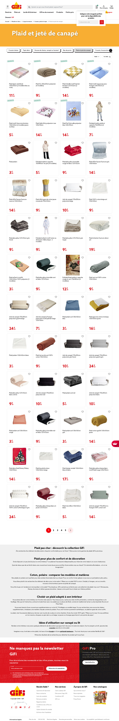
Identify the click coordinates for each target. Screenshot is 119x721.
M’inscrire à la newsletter (57, 668)
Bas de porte (67, 50)
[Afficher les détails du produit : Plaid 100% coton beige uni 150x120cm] (99, 187)
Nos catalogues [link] (106, 12)
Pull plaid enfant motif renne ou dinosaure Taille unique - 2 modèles (46, 239)
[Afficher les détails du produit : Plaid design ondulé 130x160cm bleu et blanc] (72, 456)
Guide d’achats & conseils (44, 709)
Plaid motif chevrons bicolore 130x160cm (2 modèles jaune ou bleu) (18, 125)
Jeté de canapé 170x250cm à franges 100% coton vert (98, 507)
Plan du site (32, 719)
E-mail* (12, 666)
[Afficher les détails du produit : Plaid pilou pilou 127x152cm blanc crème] (19, 381)
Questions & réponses (43, 691)
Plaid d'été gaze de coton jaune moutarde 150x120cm (46, 200)
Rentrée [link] (8, 12)
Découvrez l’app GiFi (61, 693)
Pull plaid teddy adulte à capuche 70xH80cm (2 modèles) (97, 125)
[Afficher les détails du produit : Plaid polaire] (19, 150)
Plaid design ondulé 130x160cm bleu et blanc (72, 469)
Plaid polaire (13, 162)
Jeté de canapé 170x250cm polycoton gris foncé (71, 356)
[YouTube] (20, 707)
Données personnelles (65, 719)
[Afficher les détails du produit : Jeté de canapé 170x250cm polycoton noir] (46, 381)
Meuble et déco (15, 21)
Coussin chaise (13, 50)
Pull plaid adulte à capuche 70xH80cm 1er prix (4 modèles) (46, 162)
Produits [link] (59, 12)
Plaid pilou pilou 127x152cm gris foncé (19, 239)
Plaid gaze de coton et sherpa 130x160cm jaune (99, 318)
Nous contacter (41, 693)
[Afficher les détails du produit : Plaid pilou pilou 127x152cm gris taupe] (72, 225)
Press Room (77, 699)
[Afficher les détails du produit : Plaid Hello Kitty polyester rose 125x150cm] (46, 111)
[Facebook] (12, 707)
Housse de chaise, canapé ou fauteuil (47, 50)
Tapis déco (26, 50)
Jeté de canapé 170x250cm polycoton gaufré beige (18, 318)
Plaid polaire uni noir (68, 393)
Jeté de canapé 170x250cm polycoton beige (71, 200)
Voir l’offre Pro (90, 662)
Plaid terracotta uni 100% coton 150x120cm (44, 356)
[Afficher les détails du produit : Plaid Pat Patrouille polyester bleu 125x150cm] (72, 111)
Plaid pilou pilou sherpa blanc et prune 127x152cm (46, 507)
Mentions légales (52, 719)
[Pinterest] (25, 707)
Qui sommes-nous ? (80, 691)
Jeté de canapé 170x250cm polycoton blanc (98, 394)
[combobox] (60, 7)
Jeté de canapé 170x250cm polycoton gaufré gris (98, 356)
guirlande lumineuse (66, 631)
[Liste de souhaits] (29, 64)
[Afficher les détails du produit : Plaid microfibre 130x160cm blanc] (72, 494)
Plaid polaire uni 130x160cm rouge (18, 431)
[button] (96, 7)
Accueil (7, 21)
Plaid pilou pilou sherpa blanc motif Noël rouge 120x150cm (98, 469)
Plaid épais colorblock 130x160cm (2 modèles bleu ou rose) (19, 85)
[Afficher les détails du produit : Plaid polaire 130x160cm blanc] (19, 343)
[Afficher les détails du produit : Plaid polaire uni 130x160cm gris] (72, 419)
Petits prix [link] (70, 12)
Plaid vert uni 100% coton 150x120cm (97, 278)
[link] (59, 15)
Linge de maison (27, 21)
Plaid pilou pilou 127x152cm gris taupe (72, 239)
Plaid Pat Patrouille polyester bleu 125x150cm (71, 124)
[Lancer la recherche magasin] (102, 22)
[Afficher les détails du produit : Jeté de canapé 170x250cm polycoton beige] (72, 187)
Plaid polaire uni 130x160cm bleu (71, 318)
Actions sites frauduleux (44, 712)
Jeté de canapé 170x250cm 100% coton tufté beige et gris (19, 507)
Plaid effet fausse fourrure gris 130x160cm (99, 162)
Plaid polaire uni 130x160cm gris (71, 431)
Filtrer (106, 56)
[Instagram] (16, 707)
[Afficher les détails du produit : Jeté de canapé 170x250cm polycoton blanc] (99, 381)
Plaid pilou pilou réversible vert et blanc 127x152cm (46, 278)
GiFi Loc (57, 699)
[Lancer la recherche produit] (29, 7)
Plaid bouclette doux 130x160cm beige (42, 469)
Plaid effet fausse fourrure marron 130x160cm (17, 200)
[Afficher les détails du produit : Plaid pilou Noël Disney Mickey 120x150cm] (19, 456)
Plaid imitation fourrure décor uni (99, 239)
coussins (52, 628)
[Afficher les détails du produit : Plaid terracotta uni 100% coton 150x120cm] (46, 343)
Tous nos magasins (79, 696)
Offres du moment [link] (46, 12)
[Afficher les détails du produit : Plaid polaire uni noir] (72, 381)
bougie (51, 631)
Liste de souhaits (42, 696)
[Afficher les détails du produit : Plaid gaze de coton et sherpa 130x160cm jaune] (99, 304)
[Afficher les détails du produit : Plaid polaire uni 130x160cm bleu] (72, 304)
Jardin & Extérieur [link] (30, 12)
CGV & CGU (41, 719)
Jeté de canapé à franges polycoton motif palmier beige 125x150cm (46, 318)
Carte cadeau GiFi (60, 691)
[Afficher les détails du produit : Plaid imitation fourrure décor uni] (99, 225)
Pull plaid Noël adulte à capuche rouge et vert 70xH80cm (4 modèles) (72, 279)
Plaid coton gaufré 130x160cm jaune (99, 431)
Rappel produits (41, 702)
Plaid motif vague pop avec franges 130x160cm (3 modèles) (98, 85)
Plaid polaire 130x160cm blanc (19, 355)
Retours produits (42, 699)
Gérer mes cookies (79, 719)
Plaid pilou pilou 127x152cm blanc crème (18, 394)
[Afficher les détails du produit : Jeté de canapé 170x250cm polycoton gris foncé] (72, 343)
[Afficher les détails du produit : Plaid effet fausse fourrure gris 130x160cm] (99, 150)
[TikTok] (29, 707)
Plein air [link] (17, 12)
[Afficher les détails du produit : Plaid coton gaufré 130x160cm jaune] (99, 419)
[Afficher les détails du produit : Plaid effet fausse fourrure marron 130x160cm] (19, 187)
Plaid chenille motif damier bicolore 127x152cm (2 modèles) (71, 85)
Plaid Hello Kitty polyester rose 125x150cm (46, 124)
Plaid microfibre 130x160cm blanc (71, 507)
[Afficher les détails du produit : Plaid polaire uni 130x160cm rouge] (19, 419)
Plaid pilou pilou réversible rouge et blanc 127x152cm (71, 162)
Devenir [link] (9, 17)
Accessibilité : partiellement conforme (98, 719)
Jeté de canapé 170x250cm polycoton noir (45, 394)
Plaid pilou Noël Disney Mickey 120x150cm (19, 469)
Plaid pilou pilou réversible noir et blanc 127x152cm (45, 431)
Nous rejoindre (78, 693)
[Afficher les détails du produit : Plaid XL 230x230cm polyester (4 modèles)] (46, 71)
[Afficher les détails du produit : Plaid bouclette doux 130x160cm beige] (46, 456)
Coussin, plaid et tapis (40, 21)
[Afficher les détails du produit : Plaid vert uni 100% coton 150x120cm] (99, 265)
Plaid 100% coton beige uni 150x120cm (98, 200)
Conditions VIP (59, 696)
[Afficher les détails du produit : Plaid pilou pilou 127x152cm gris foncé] (19, 225)
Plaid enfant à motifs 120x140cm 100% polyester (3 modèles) (19, 279)
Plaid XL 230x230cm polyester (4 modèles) (46, 85)
